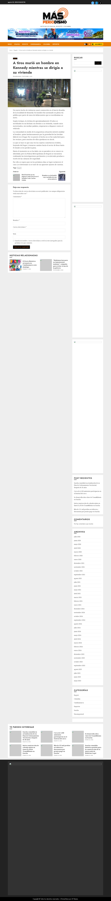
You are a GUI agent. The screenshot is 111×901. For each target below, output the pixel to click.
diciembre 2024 (79, 609)
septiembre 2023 (79, 665)
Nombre (16, 220)
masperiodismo (17, 76)
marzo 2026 (78, 552)
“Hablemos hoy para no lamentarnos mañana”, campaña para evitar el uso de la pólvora (60, 264)
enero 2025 (77, 605)
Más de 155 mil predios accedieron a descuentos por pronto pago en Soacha (62, 749)
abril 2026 (77, 548)
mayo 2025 (77, 590)
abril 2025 (77, 593)
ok (98, 63)
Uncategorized (79, 714)
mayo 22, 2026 (27, 755)
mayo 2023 (77, 681)
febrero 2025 (78, 601)
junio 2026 (77, 540)
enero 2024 (77, 650)
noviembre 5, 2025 (58, 270)
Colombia (46, 44)
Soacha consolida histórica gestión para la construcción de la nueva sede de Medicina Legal (93, 749)
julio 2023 (77, 673)
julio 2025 (77, 582)
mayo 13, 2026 (89, 755)
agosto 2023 (78, 669)
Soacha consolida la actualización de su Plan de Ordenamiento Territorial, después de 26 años (87, 485)
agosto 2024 (78, 624)
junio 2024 (77, 631)
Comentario (17, 197)
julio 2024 (77, 628)
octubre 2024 (78, 616)
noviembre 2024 (79, 612)
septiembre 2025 (79, 575)
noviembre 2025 (79, 567)
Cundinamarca (35, 44)
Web (14, 234)
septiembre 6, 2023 (27, 76)
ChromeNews (65, 899)
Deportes (56, 44)
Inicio (10, 44)
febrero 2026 (78, 556)
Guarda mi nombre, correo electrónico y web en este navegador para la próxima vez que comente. (38, 242)
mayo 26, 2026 (89, 739)
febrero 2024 (78, 647)
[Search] (89, 44)
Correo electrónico (19, 227)
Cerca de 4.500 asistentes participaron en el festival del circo (60, 736)
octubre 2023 (78, 662)
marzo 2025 (78, 597)
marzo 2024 (78, 643)
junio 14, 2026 (58, 740)
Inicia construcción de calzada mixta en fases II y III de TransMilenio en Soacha (87, 504)
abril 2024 (77, 639)
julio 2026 (77, 537)
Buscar (78, 57)
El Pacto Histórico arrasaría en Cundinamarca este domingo (30, 264)
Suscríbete (98, 44)
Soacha (17, 44)
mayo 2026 (77, 544)
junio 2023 (77, 677)
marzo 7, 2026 (27, 269)
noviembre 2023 (79, 658)
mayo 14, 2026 (58, 755)
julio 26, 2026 (27, 741)
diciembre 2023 (79, 654)
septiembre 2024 (79, 620)
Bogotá (25, 44)
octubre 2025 (78, 571)
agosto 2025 (78, 578)
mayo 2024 (77, 635)
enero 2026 (77, 559)
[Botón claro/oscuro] (85, 44)
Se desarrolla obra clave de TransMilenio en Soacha (93, 736)
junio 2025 (77, 586)
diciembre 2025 (79, 563)
